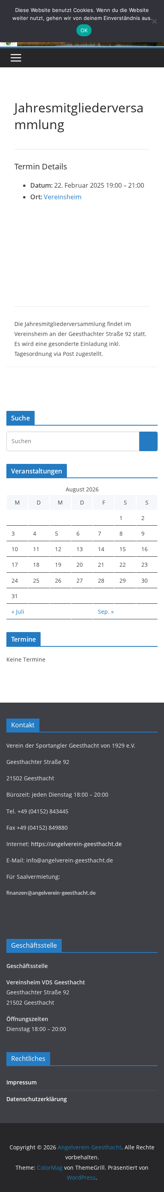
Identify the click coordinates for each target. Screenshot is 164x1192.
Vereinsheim (63, 196)
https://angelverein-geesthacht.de (76, 844)
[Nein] (154, 21)
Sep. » (106, 611)
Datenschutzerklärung (36, 1099)
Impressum (21, 1082)
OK (84, 30)
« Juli (18, 611)
